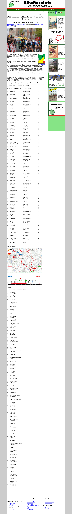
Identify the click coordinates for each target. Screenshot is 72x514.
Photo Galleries (48, 503)
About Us (47, 508)
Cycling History (30, 9)
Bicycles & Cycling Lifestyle (40, 9)
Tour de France (12, 503)
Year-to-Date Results (13, 505)
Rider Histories (48, 500)
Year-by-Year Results (13, 506)
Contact (47, 509)
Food (28, 508)
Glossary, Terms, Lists (50, 507)
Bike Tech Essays (30, 500)
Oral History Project (49, 502)
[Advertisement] (56, 123)
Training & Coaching (31, 502)
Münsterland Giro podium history (13, 24)
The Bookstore (30, 503)
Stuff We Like (30, 509)
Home (10, 9)
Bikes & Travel (30, 504)
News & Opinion (12, 508)
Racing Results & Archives (18, 9)
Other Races (11, 504)
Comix (28, 507)
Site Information (52, 9)
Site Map (47, 510)
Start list (14, 25)
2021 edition (22, 24)
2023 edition (37, 24)
